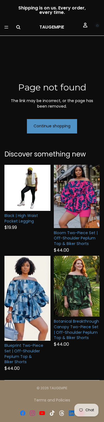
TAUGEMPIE (58, 388)
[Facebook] (22, 413)
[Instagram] (32, 413)
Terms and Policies (52, 400)
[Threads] (62, 413)
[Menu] (6, 27)
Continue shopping (52, 126)
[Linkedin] (71, 413)
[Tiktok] (52, 413)
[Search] (18, 27)
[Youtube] (42, 413)
